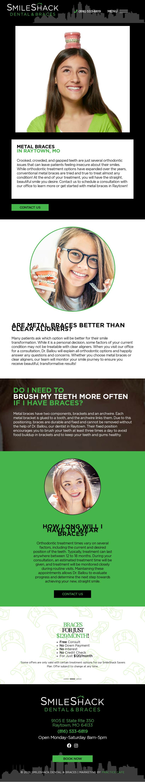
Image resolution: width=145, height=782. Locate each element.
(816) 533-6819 (89, 11)
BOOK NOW (72, 758)
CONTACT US (30, 207)
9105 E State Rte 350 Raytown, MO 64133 (72, 723)
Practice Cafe (113, 772)
